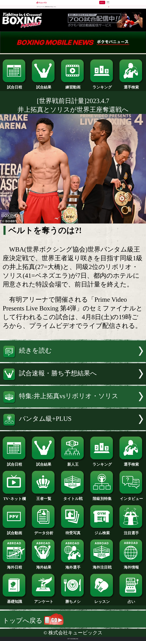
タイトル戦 (73, 498)
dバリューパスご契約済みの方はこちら (46, 6)
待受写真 (73, 533)
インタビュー (131, 498)
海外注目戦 (102, 567)
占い (131, 601)
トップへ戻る (23, 620)
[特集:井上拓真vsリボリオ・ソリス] (73, 405)
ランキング (102, 87)
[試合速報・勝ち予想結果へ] (73, 382)
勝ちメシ (73, 601)
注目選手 (131, 533)
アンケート (43, 601)
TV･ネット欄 (14, 499)
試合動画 (14, 533)
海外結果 (43, 567)
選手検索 (131, 87)
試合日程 (14, 87)
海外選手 (73, 567)
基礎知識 (14, 601)
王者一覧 (43, 498)
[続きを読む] (73, 359)
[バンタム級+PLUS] (73, 428)
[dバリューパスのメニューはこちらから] (108, 2)
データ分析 (43, 533)
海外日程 (14, 567)
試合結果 (43, 87)
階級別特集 (102, 498)
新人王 (73, 464)
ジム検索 (102, 533)
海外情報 (131, 567)
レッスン (102, 601)
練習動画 (73, 87)
